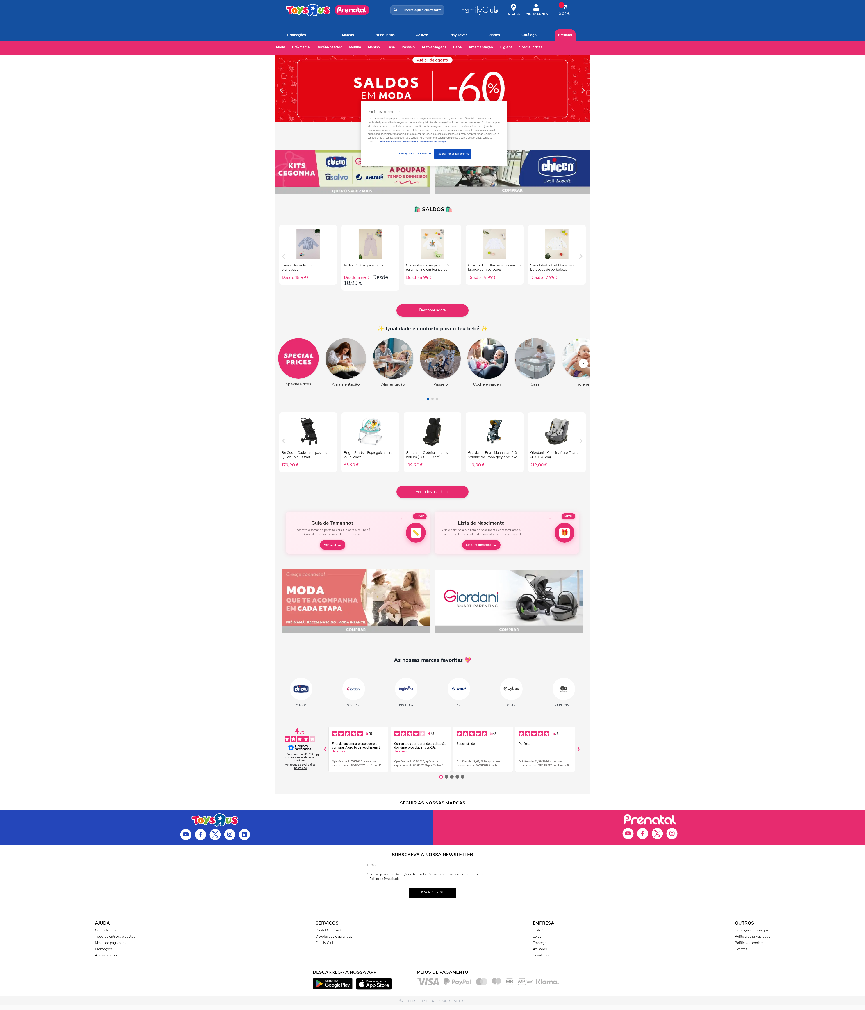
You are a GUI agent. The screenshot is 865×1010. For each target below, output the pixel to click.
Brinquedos (385, 34)
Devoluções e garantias (334, 936)
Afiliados (540, 949)
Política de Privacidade (384, 879)
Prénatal (565, 34)
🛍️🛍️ (432, 209)
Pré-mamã (301, 47)
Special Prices (530, 47)
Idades (494, 34)
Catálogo (529, 34)
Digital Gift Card (328, 930)
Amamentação (481, 47)
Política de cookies (749, 942)
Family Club (325, 942)
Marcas (348, 34)
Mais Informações (478, 545)
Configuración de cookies (415, 153)
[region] (434, 133)
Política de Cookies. (389, 141)
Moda (280, 47)
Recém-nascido (329, 47)
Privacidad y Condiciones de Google (424, 141)
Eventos (741, 949)
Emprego (540, 942)
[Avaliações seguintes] (579, 749)
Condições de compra (752, 930)
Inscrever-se (432, 892)
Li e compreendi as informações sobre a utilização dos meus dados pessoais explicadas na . (426, 877)
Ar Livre (422, 34)
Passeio (408, 47)
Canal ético (541, 955)
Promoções (296, 34)
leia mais (339, 751)
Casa (391, 47)
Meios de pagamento (111, 942)
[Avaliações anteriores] (325, 749)
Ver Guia (330, 545)
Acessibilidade (106, 955)
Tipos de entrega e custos (115, 936)
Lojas (537, 936)
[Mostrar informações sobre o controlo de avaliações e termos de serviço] (317, 755)
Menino (374, 47)
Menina (355, 47)
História (539, 930)
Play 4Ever (458, 34)
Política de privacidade (752, 936)
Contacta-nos (105, 930)
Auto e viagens (433, 47)
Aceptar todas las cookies (453, 153)
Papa (457, 47)
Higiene (506, 47)
